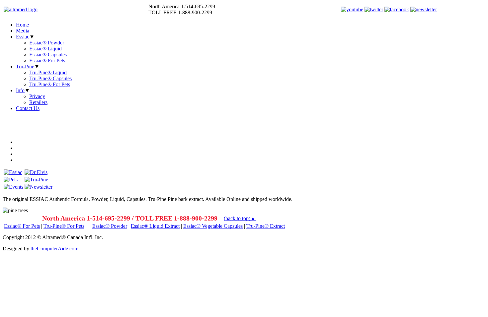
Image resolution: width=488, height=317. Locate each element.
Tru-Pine (25, 66)
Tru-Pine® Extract (265, 226)
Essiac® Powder (46, 42)
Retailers (38, 102)
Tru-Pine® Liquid (48, 72)
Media (22, 30)
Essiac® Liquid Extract (155, 226)
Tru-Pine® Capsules (50, 78)
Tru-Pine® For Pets (49, 84)
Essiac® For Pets (47, 60)
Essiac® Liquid (45, 48)
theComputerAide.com (54, 248)
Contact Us (28, 108)
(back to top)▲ (240, 218)
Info (20, 90)
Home (22, 25)
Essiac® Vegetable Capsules (213, 226)
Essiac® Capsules (48, 54)
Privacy (37, 96)
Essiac (22, 36)
